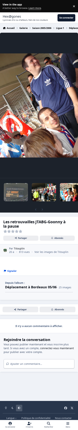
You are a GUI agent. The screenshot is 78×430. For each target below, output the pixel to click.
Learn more (7, 6)
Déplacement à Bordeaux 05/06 (31, 287)
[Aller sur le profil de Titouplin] (5, 250)
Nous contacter (63, 418)
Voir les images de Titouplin (51, 252)
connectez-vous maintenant (57, 348)
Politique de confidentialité (35, 418)
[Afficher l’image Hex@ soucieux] (44, 192)
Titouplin (19, 248)
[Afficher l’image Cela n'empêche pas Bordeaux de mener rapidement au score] (16, 192)
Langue (10, 418)
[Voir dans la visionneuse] (39, 105)
